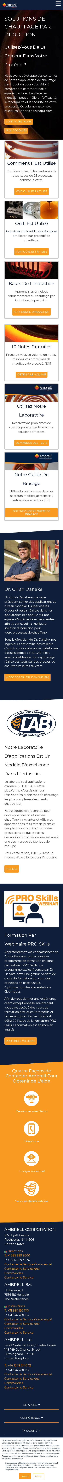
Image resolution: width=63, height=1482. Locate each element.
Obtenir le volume (31, 374)
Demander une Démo (31, 1111)
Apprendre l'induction (31, 311)
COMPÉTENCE (30, 1417)
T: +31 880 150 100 (16, 1310)
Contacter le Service (19, 1277)
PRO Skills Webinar (20, 1041)
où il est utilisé (31, 223)
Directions (15, 1251)
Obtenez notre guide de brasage (31, 513)
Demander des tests (31, 442)
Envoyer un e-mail (31, 1171)
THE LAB (11, 868)
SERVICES (30, 1405)
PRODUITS (30, 1430)
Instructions (16, 1306)
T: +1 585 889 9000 (17, 1255)
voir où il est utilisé (31, 191)
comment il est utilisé (31, 163)
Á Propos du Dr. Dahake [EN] (27, 677)
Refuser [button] (38, 1476)
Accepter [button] (25, 1476)
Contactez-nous (19, 121)
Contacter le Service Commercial (28, 1264)
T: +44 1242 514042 (17, 1365)
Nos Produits (16, 130)
